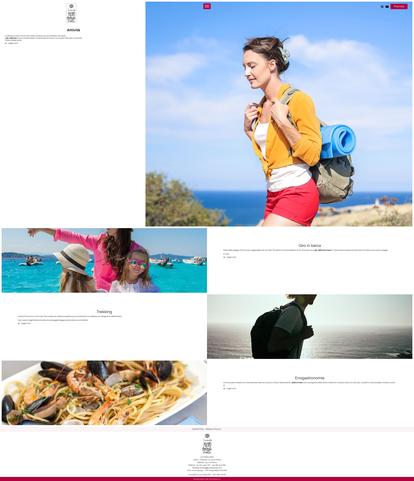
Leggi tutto (13, 43)
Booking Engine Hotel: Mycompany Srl (206, 479)
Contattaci (198, 429)
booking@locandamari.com (211, 468)
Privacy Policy (213, 429)
